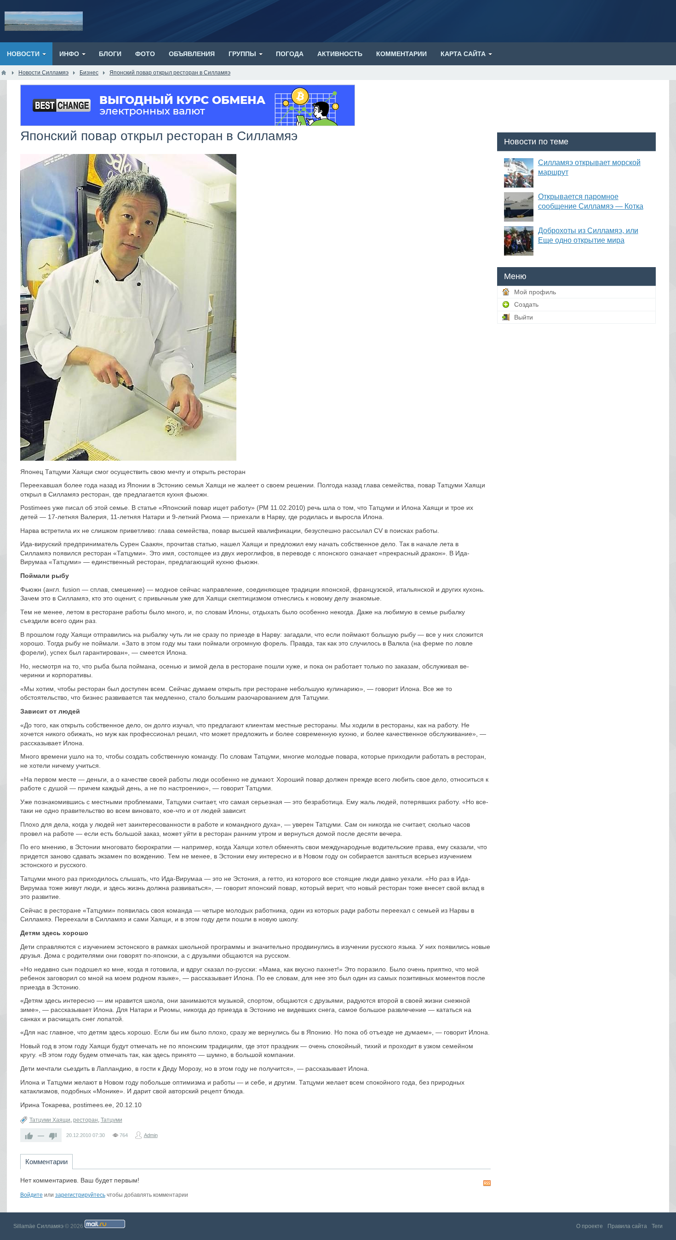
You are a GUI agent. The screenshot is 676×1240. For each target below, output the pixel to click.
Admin (151, 1135)
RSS (487, 1183)
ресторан (85, 1120)
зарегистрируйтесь (80, 1195)
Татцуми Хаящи (49, 1120)
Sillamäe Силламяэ (38, 1226)
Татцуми (111, 1120)
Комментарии (46, 1162)
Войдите (31, 1195)
